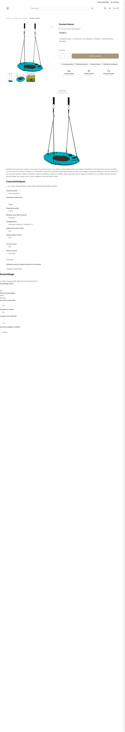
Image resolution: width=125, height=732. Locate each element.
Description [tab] (62, 91)
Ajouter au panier (95, 56)
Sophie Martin (76, 28)
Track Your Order (103, 2)
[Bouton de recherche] (92, 8)
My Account (115, 2)
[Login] (109, 8)
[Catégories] (105, 8)
